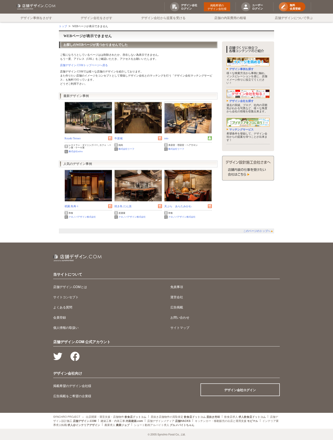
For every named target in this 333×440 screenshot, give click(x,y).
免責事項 (176, 286)
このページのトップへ (258, 231)
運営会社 (176, 297)
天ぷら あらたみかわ (177, 206)
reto (166, 138)
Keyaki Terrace (73, 138)
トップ (63, 26)
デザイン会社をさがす (96, 17)
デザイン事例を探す (241, 69)
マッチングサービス (241, 129)
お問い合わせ (179, 317)
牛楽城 (118, 138)
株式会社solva (75, 151)
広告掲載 (176, 307)
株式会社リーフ (126, 149)
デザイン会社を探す (241, 101)
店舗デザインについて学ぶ (294, 17)
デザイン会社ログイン (240, 389)
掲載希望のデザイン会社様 (217, 6)
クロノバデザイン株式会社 (82, 217)
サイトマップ (179, 327)
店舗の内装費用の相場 (230, 17)
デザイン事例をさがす (36, 17)
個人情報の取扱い (66, 327)
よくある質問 (62, 307)
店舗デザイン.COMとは (70, 286)
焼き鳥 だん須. (123, 206)
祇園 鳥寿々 (72, 206)
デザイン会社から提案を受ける (163, 17)
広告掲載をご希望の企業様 (72, 396)
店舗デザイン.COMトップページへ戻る (84, 65)
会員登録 (59, 317)
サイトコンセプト (66, 297)
